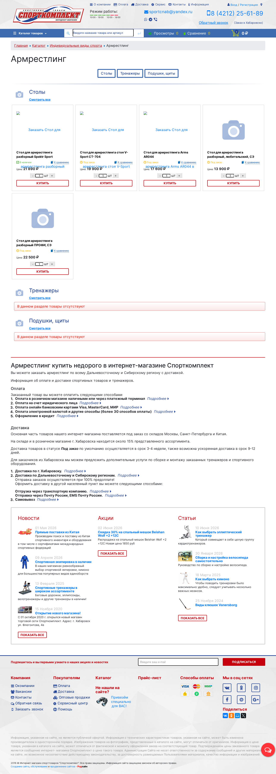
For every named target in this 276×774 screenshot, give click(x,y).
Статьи (187, 518)
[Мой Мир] (237, 715)
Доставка (141, 4)
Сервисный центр (73, 703)
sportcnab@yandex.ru (170, 11)
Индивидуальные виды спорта (76, 45)
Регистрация (249, 4)
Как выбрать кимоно (212, 579)
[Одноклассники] (231, 715)
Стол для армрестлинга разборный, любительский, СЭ (230, 154)
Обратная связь (28, 703)
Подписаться (244, 662)
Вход (234, 4)
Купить (233, 183)
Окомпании (24, 685)
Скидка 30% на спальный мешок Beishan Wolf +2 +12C (131, 534)
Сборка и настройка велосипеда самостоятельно (221, 559)
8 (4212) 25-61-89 (237, 13)
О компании (102, 4)
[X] (243, 715)
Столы (106, 73)
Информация (200, 4)
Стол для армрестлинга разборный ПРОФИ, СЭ (34, 243)
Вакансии (24, 691)
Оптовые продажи (74, 697)
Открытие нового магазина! (58, 613)
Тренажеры (130, 73)
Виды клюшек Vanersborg (216, 605)
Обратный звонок (213, 23)
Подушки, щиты (161, 73)
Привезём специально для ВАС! (119, 701)
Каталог (38, 45)
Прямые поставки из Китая (57, 532)
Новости (28, 518)
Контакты (179, 4)
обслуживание (39, 766)
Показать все (32, 635)
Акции (105, 518)
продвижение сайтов (62, 766)
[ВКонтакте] (225, 715)
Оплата (123, 4)
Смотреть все (39, 99)
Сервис (160, 4)
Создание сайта (20, 766)
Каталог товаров (31, 33)
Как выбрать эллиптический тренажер (218, 534)
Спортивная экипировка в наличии (63, 562)
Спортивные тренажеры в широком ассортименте (56, 589)
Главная (21, 45)
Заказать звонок (29, 709)
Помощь (65, 709)
